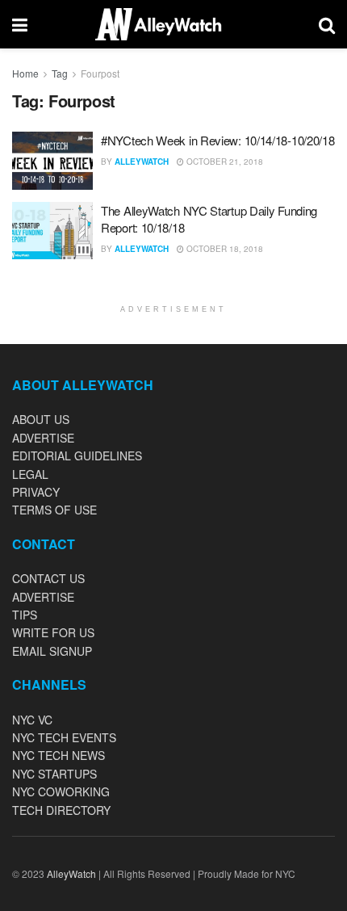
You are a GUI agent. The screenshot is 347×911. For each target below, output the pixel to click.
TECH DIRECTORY (61, 810)
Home (25, 73)
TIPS (24, 615)
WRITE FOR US (53, 632)
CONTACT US (48, 578)
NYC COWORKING (61, 791)
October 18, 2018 (223, 248)
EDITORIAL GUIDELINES (77, 455)
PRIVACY (36, 492)
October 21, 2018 (223, 161)
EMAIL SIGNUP (52, 651)
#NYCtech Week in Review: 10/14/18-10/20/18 (217, 140)
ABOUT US (40, 419)
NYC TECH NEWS (58, 755)
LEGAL (30, 474)
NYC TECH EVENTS (64, 737)
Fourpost (100, 73)
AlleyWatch (142, 161)
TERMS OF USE (54, 510)
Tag (60, 73)
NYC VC (32, 720)
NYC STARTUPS (54, 774)
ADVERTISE (43, 438)
